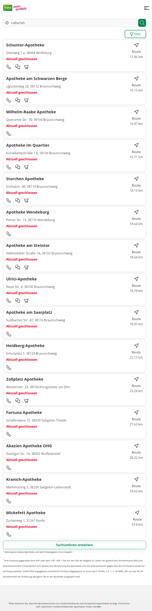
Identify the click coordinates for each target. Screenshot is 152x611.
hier (99, 606)
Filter (137, 34)
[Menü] (146, 8)
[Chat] (17, 66)
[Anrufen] (8, 66)
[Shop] (26, 66)
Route (136, 51)
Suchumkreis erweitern (74, 545)
